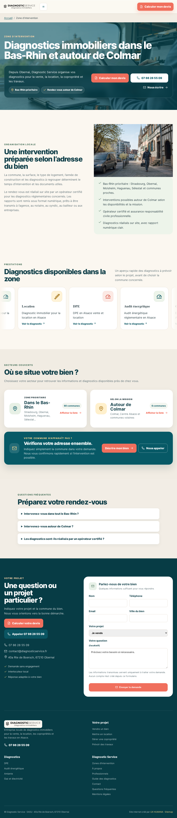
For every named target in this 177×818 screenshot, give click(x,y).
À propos (97, 768)
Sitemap (169, 812)
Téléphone (135, 595)
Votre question (98, 643)
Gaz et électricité (13, 778)
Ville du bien (136, 611)
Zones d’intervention (103, 763)
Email (92, 611)
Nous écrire (155, 87)
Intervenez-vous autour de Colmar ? (48, 526)
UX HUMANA (156, 812)
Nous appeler (155, 448)
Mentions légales (101, 794)
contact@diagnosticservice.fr (28, 651)
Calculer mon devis (158, 6)
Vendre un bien (100, 729)
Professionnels (100, 773)
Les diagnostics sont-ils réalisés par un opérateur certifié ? (64, 539)
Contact (96, 783)
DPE (6, 763)
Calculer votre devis (26, 623)
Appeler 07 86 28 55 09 (28, 634)
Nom (92, 595)
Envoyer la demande (130, 687)
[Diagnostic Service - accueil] (19, 7)
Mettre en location (102, 734)
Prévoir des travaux (102, 744)
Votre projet (96, 626)
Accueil (8, 17)
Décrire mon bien (117, 448)
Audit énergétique (14, 768)
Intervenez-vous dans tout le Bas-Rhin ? (51, 513)
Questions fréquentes (104, 789)
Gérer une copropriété (104, 739)
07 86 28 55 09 (151, 78)
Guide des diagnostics (104, 778)
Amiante (8, 773)
